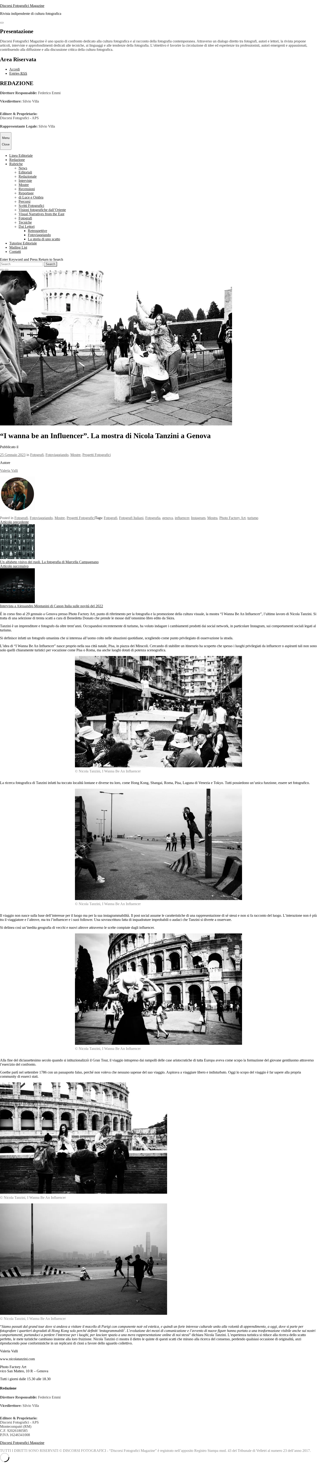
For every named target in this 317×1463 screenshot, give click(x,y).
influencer (182, 518)
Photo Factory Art (232, 518)
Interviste (25, 181)
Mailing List (18, 247)
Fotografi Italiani (131, 518)
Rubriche (16, 164)
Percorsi (24, 201)
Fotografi (25, 218)
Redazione (17, 160)
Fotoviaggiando (39, 235)
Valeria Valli (9, 471)
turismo (252, 518)
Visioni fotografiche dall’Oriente (42, 210)
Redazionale (28, 176)
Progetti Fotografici (96, 455)
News (23, 168)
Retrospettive (37, 231)
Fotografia (152, 518)
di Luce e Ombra (31, 197)
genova (167, 518)
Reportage (26, 193)
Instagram (198, 518)
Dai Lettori (27, 226)
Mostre (24, 185)
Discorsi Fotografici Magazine (22, 6)
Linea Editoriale (21, 156)
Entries (18, 73)
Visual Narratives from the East (41, 214)
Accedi (14, 69)
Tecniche (25, 222)
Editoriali (25, 172)
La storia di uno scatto (44, 239)
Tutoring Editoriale (23, 243)
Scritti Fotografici (31, 206)
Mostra (212, 518)
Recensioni (27, 189)
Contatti (15, 252)
